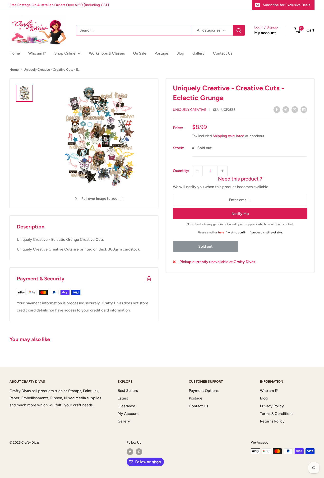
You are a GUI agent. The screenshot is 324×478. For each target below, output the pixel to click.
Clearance (126, 406)
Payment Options (203, 390)
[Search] (239, 30)
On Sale (139, 53)
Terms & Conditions (276, 413)
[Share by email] (304, 109)
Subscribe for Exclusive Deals (286, 5)
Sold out (205, 246)
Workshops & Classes (107, 53)
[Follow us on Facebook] (130, 451)
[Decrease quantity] (197, 171)
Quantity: (181, 170)
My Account (128, 413)
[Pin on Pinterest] (285, 109)
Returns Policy (272, 421)
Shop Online (64, 53)
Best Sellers (128, 390)
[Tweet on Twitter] (295, 109)
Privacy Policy (272, 406)
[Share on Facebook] (276, 109)
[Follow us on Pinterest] (139, 451)
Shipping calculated (228, 136)
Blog (180, 53)
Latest (123, 398)
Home (14, 53)
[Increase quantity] (222, 171)
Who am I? (37, 53)
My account (265, 32)
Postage (161, 53)
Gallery (198, 53)
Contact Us (222, 53)
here (221, 232)
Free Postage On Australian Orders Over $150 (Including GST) (59, 5)
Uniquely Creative (189, 110)
